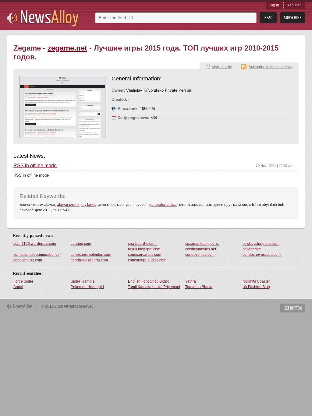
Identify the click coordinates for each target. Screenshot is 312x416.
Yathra (190, 281)
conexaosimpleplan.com (91, 254)
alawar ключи (68, 205)
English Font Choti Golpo (148, 281)
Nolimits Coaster (256, 281)
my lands (88, 205)
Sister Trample (83, 281)
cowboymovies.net (200, 249)
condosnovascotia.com (262, 254)
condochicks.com (27, 260)
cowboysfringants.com (261, 243)
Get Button (292, 308)
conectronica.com (199, 254)
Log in (274, 5)
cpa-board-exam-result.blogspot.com (144, 246)
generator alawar (163, 205)
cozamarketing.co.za (202, 243)
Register (294, 5)
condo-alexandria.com (89, 260)
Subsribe (292, 17)
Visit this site (222, 67)
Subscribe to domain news (270, 67)
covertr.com (252, 249)
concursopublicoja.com (147, 260)
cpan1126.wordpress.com (34, 243)
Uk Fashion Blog (256, 287)
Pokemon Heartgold (87, 287)
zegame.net (67, 48)
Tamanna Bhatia (198, 287)
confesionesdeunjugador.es (36, 254)
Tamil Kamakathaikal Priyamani (154, 287)
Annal (18, 287)
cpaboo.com (81, 243)
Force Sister (23, 281)
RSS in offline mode (35, 165)
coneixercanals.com (144, 254)
